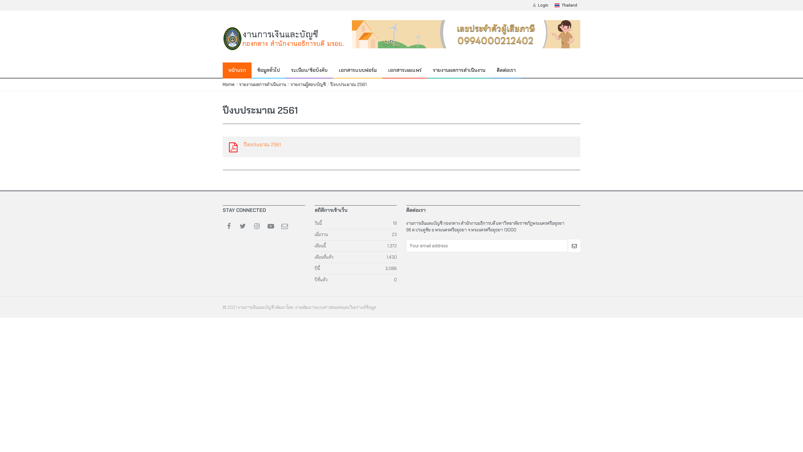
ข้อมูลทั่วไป (268, 70)
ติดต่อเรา (506, 70)
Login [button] (543, 5)
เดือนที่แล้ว (324, 257)
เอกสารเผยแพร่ (405, 70)
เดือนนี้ (320, 246)
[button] (565, 5)
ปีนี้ (317, 268)
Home (229, 84)
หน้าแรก (237, 70)
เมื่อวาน (321, 234)
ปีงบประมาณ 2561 (348, 84)
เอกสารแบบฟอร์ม (358, 70)
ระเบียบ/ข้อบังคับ (309, 70)
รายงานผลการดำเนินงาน (459, 70)
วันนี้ (318, 223)
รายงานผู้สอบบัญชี (308, 84)
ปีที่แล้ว (321, 279)
